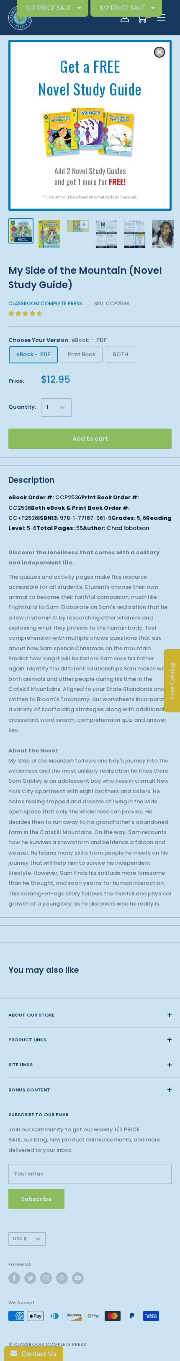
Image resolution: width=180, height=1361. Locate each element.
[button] (159, 52)
